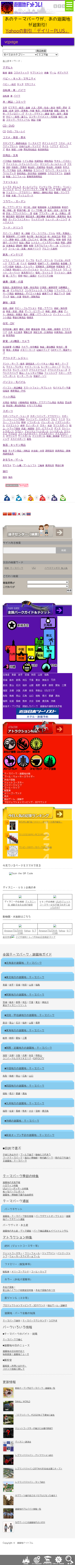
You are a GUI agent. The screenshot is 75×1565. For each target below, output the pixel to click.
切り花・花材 (30, 207)
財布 (58, 189)
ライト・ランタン (14, 367)
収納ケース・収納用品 (49, 263)
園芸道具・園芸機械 (35, 216)
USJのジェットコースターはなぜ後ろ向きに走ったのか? (55, 904)
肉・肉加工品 (54, 236)
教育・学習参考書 (44, 110)
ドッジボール (38, 436)
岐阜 (5, 1038)
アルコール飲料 (49, 249)
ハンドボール (56, 431)
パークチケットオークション (49, 1216)
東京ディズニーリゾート (15, 1005)
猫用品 (13, 402)
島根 (11, 1076)
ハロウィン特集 (10, 1185)
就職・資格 (59, 110)
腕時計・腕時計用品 (43, 192)
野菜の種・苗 (23, 210)
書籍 (10, 72)
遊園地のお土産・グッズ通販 (17, 1231)
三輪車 (41, 465)
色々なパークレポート (14, 1191)
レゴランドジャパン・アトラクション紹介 (34, 1455)
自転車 (6, 96)
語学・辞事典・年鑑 (24, 110)
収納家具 (32, 263)
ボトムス (17, 187)
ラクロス (12, 433)
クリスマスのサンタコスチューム (34, 834)
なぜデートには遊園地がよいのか (30, 1522)
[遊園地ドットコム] (30, 13)
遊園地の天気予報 (11, 1182)
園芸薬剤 (10, 216)
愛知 (18, 1038)
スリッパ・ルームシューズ (53, 164)
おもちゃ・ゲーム (13, 459)
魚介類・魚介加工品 (36, 236)
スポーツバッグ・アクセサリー (45, 416)
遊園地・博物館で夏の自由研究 (18, 1195)
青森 (5, 985)
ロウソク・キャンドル (56, 170)
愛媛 (18, 1093)
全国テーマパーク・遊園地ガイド (27, 954)
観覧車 (6, 1271)
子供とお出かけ (10, 1154)
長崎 (18, 1111)
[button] (69, 5)
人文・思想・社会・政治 (43, 107)
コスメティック (21, 72)
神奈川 (45, 1002)
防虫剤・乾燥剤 (54, 167)
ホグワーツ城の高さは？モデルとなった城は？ (36, 1495)
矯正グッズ (59, 293)
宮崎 (37, 1111)
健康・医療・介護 (13, 281)
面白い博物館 (31, 1158)
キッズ (20, 84)
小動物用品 (23, 402)
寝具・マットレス (44, 272)
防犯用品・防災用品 (27, 173)
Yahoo (27, 930)
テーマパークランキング (34, 1320)
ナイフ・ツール (32, 367)
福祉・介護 (15, 296)
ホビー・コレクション (26, 308)
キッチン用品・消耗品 (19, 451)
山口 (31, 1076)
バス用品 (7, 161)
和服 (8, 195)
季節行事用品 (19, 317)
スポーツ (8, 411)
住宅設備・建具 (10, 329)
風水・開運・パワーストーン (37, 314)
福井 (24, 1022)
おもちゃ (7, 465)
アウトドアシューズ (57, 370)
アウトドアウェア (37, 370)
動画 (5, 72)
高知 (24, 1093)
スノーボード (32, 425)
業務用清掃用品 (34, 176)
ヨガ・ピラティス (44, 428)
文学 (5, 107)
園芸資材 (20, 216)
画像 (46, 72)
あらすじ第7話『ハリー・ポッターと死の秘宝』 (40, 822)
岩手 (11, 985)
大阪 (18, 1055)
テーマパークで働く (12, 1339)
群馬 (18, 1002)
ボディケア (62, 72)
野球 (23, 422)
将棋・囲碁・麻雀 (54, 311)
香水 (8, 149)
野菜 (64, 236)
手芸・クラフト (45, 308)
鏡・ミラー (11, 276)
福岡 (5, 1111)
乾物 (58, 239)
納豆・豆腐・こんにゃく (27, 239)
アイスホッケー (46, 433)
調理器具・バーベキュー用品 (40, 364)
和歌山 (38, 1055)
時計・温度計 (30, 276)
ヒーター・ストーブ (51, 367)
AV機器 (16, 347)
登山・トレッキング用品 (31, 373)
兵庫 (24, 1055)
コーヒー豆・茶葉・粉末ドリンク (24, 249)
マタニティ (30, 84)
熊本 (24, 1111)
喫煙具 (30, 317)
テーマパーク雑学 (11, 1320)
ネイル (45, 146)
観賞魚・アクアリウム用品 (43, 402)
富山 (11, 1022)
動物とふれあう (43, 1154)
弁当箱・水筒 (37, 451)
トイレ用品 (27, 161)
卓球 (22, 425)
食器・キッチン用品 (14, 445)
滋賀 (5, 1055)
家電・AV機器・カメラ (16, 341)
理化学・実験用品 (31, 296)
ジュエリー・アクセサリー (19, 192)
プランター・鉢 (46, 213)
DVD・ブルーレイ (16, 131)
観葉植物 (42, 207)
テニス (61, 419)
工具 (10, 332)
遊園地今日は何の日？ (14, 1351)
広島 (24, 1076)
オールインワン (30, 187)
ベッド (23, 263)
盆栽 (35, 213)
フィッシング (50, 373)
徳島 (5, 1093)
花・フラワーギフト (12, 207)
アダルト (8, 67)
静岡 (11, 1038)
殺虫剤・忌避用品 (36, 167)
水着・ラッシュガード (22, 195)
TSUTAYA (18, 930)
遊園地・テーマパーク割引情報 (18, 1216)
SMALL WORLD (22, 1401)
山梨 (31, 1022)
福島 (37, 985)
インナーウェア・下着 (33, 189)
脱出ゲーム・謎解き (57, 1305)
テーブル (30, 260)
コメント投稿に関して (14, 1369)
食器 (5, 451)
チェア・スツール (44, 260)
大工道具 (18, 332)
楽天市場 (7, 937)
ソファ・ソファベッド (14, 260)
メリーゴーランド (20, 1271)
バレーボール (47, 422)
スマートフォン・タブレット (37, 388)
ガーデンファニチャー (19, 219)
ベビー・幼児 (9, 84)
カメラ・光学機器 (30, 347)
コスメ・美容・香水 (14, 137)
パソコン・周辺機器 (12, 388)
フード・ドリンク (13, 227)
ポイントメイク (49, 143)
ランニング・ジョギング (38, 419)
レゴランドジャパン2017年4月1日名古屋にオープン (38, 1469)
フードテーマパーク (12, 1158)
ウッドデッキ (37, 219)
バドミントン (12, 425)
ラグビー (19, 431)
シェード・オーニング (56, 219)
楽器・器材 (8, 308)
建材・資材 (24, 329)
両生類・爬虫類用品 (16, 405)
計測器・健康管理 (48, 287)
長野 (37, 1022)
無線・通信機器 (47, 347)
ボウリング (11, 436)
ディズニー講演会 (23, 1442)
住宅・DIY (8, 323)
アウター (57, 187)
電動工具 (27, 332)
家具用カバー (27, 272)
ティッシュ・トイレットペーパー (22, 164)
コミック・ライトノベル (18, 120)
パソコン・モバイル (14, 382)
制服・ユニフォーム (16, 176)
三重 (24, 1038)
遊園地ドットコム (25, 1543)
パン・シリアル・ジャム (43, 233)
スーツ (18, 189)
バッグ (52, 189)
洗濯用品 (38, 161)
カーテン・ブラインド (51, 269)
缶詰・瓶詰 (24, 242)
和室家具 (60, 266)
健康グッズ (47, 293)
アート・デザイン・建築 (37, 114)
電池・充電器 (12, 350)
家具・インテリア (13, 254)
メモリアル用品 (34, 405)
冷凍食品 (10, 245)
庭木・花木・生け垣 (57, 210)
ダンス (57, 428)
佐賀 (11, 1111)
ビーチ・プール (24, 376)
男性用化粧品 (30, 149)
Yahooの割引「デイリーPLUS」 (37, 30)
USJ (24, 568)
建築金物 (35, 329)
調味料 (19, 245)
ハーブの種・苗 (38, 210)
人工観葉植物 (54, 207)
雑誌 (33, 120)
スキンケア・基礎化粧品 (15, 143)
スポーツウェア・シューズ (16, 416)
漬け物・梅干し (47, 239)
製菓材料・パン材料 (16, 236)
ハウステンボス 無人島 (46, 568)
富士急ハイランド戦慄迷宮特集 (18, 1290)
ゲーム (53, 72)
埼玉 (24, 1002)
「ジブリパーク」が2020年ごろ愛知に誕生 (35, 1415)
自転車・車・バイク (14, 90)
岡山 (18, 1076)
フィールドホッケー (28, 433)
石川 (18, 1022)
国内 (5, 477)
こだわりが (9, 586)
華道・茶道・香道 (14, 311)
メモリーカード (27, 350)
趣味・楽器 (9, 302)
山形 (31, 985)
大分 (31, 1111)
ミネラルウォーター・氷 (46, 245)
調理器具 (49, 451)
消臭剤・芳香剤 (19, 167)
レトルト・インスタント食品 (45, 242)
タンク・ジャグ (20, 370)
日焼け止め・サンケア (30, 146)
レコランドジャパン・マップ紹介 (30, 1482)
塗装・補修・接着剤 (51, 329)
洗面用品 (17, 161)
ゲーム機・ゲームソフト (25, 465)
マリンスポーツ (60, 425)
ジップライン (48, 1253)
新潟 (5, 1022)
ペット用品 (9, 396)
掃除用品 (48, 161)
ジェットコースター (12, 1253)
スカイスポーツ (18, 439)
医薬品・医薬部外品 (12, 287)
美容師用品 (43, 149)
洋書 (39, 120)
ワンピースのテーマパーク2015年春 (35, 847)
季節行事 (59, 465)
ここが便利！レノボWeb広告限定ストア (36, 937)
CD (4, 131)
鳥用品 (60, 402)
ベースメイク (34, 143)
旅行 (5, 471)
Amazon (8, 930)
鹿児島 (45, 1111)
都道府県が (9, 582)
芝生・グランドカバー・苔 (19, 213)
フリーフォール (32, 1253)
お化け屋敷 (8, 1287)
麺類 (25, 245)
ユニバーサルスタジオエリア (17, 1058)
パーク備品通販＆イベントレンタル (50, 1231)
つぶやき (53, 1320)
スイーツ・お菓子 (11, 233)
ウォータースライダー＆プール (24, 1256)
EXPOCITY (38, 1058)
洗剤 (8, 167)
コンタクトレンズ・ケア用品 (39, 290)
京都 (11, 1055)
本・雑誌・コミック (14, 102)
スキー (43, 425)
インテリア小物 (45, 276)
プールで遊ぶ (26, 1154)
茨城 (5, 1002)
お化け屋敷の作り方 (45, 1290)
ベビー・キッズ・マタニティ (19, 78)
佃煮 (64, 239)
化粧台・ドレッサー (24, 266)
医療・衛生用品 (31, 287)
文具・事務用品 (24, 170)
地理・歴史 (61, 107)
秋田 (24, 985)
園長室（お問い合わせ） (15, 1366)
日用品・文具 (10, 155)
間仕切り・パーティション (26, 269)
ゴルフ (54, 419)
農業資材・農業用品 (56, 216)
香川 (11, 1093)
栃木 (11, 1002)
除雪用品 (10, 335)
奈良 (31, 1055)
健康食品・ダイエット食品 (28, 293)
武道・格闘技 (27, 428)
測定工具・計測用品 (43, 332)
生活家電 (7, 347)
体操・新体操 (53, 436)
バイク (17, 96)
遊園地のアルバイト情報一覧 (28, 1509)
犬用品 (6, 402)
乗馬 (29, 439)
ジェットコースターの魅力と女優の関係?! (34, 1428)
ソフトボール (33, 422)
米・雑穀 (25, 233)
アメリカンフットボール (37, 431)
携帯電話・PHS (17, 391)
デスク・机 (13, 263)
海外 (10, 477)
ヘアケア (54, 146)
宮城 (18, 985)
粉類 (31, 245)
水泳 (50, 425)
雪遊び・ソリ (39, 376)
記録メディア (43, 350)
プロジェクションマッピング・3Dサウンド (24, 1305)
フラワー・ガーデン (14, 201)
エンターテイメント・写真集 (43, 117)
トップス (7, 187)
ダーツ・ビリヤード (34, 311)
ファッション (10, 182)
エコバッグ (38, 170)
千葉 (31, 1002)
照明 (20, 276)
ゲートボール (24, 436)
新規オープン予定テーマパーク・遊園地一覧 (35, 1388)
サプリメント (36, 72)
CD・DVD (8, 125)
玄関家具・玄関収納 (45, 266)
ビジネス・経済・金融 (19, 107)
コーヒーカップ (38, 1271)
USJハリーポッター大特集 (15, 1188)
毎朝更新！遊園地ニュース (16, 1354)
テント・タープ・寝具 (14, 364)
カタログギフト (55, 173)
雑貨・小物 (16, 149)
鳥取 (5, 1076)
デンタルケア (16, 290)
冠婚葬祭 (42, 173)
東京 (37, 1002)
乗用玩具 (49, 465)
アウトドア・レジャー (15, 358)
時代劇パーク (46, 1158)
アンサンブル (45, 187)
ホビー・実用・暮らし (17, 117)
